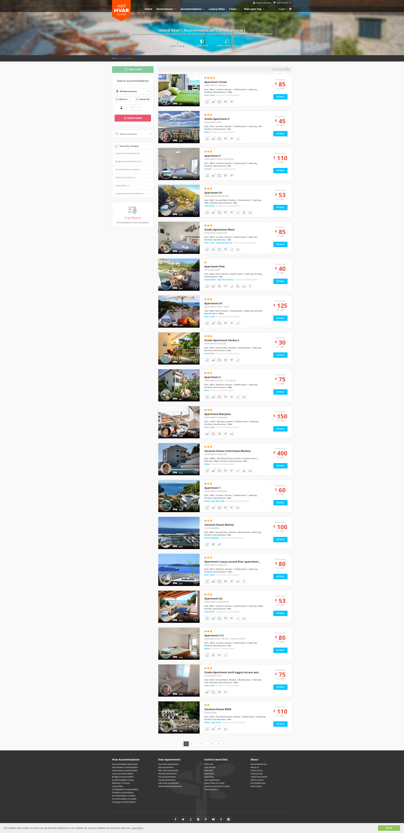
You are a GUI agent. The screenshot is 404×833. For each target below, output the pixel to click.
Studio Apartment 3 (216, 119)
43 (212, 743)
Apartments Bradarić (216, 491)
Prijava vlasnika (263, 2)
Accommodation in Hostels (124, 799)
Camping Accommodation (124, 802)
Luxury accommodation (127, 153)
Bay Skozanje (218, 501)
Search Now (134, 118)
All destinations (128, 91)
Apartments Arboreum (216, 196)
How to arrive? (257, 780)
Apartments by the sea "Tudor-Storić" (225, 638)
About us (255, 767)
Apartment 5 (212, 156)
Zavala (207, 169)
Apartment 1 (212, 488)
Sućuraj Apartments (167, 776)
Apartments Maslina (215, 454)
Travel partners (211, 789)
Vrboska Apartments (167, 773)
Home (148, 9)
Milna (207, 132)
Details (280, 96)
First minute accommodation (125, 767)
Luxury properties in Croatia (216, 786)
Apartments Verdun (215, 343)
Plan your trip (253, 9)
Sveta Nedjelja (211, 538)
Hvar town (209, 95)
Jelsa (206, 390)
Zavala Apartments (166, 780)
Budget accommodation (128, 161)
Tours (233, 9)
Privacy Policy (257, 773)
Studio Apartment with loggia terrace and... (232, 672)
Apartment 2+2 (214, 635)
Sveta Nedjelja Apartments (170, 786)
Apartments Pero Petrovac (219, 159)
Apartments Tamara (215, 85)
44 (218, 743)
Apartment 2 (212, 377)
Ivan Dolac (209, 206)
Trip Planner (283, 2)
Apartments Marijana (216, 417)
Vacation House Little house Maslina (227, 451)
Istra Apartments (211, 780)
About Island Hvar (259, 764)
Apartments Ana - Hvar (216, 306)
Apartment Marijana (217, 414)
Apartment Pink (214, 266)
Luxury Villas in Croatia (214, 783)
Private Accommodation (123, 792)
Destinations (165, 9)
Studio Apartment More (219, 229)
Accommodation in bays (127, 169)
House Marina (211, 528)
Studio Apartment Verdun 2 (221, 340)
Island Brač (209, 773)
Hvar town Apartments (168, 764)
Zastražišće (210, 279)
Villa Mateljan (212, 270)
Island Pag (209, 776)
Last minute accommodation (125, 770)
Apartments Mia (213, 122)
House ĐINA (210, 712)
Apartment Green (215, 82)
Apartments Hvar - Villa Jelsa (220, 380)
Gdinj (207, 501)
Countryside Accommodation (129, 193)
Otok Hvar (209, 764)
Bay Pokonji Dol (224, 242)
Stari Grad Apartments (168, 770)
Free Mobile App (258, 783)
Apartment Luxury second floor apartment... (232, 561)
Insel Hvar (208, 770)
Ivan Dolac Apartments (168, 783)
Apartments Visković (215, 565)
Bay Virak (216, 722)
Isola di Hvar (210, 767)
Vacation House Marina (219, 524)
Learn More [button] (137, 828)
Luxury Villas (217, 9)
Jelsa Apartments (165, 767)
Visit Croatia (256, 786)
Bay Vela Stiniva (226, 279)
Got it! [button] (389, 828)
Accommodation (191, 9)
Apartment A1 (213, 192)
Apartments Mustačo (216, 233)
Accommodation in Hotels (123, 795)
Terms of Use (257, 770)
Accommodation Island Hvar (125, 764)
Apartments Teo (213, 675)
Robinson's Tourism (126, 177)
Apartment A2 (213, 598)
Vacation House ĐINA (217, 709)
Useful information (259, 776)
